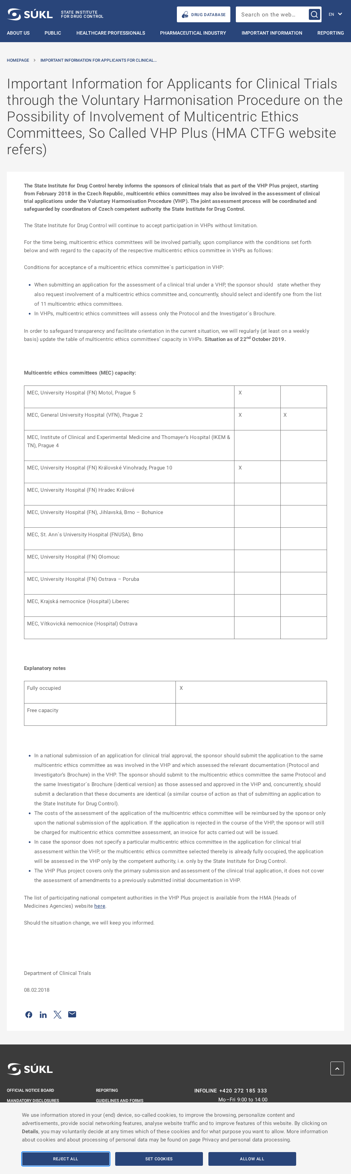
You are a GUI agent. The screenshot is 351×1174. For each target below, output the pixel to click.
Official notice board (30, 1090)
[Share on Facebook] (29, 1014)
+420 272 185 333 (243, 1090)
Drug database (208, 14)
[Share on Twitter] (57, 1014)
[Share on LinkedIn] (43, 1014)
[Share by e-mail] (72, 1014)
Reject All (65, 1159)
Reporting (330, 33)
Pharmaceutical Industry (193, 33)
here (99, 906)
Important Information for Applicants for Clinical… (98, 60)
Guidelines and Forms (119, 1100)
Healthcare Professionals (110, 33)
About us (18, 33)
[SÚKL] (30, 1069)
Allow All (252, 1159)
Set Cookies (159, 1159)
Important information (272, 33)
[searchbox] (279, 14)
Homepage (18, 60)
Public (53, 33)
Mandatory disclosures (33, 1100)
